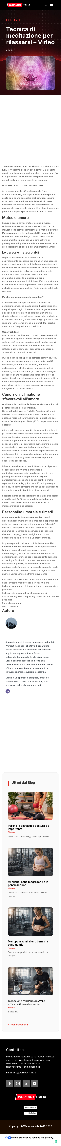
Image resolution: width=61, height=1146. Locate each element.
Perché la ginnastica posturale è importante (28, 827)
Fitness (11, 832)
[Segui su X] (26, 1083)
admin (9, 50)
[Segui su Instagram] (17, 1083)
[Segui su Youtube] (34, 1083)
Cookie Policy (30, 1113)
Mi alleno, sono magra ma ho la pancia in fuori (28, 883)
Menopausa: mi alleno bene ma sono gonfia (28, 943)
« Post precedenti (18, 1024)
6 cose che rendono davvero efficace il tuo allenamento (26, 1002)
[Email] (8, 691)
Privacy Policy (30, 1107)
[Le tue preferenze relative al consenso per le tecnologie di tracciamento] (56, 1141)
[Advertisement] (30, 130)
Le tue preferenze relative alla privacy (32, 1137)
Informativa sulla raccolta (17, 1142)
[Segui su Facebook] (9, 1083)
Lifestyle (13, 20)
